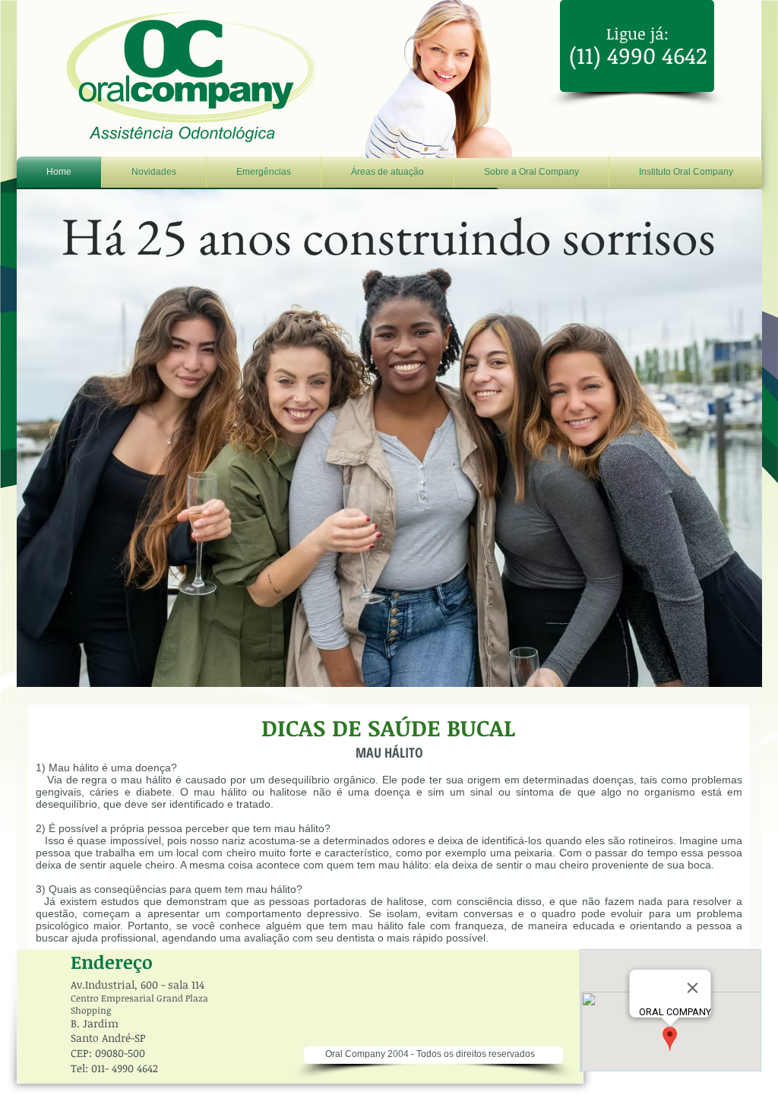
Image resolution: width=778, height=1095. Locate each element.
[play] (739, 664)
